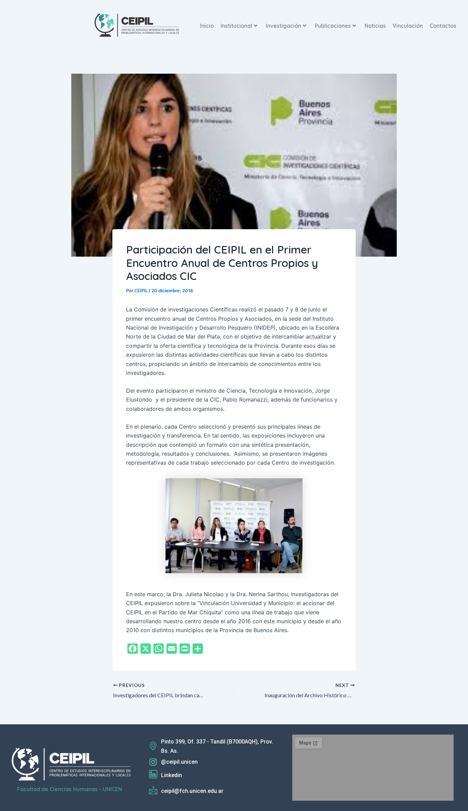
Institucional (236, 25)
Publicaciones (333, 25)
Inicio (207, 25)
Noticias (375, 25)
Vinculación (408, 25)
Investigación (283, 25)
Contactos (443, 25)
